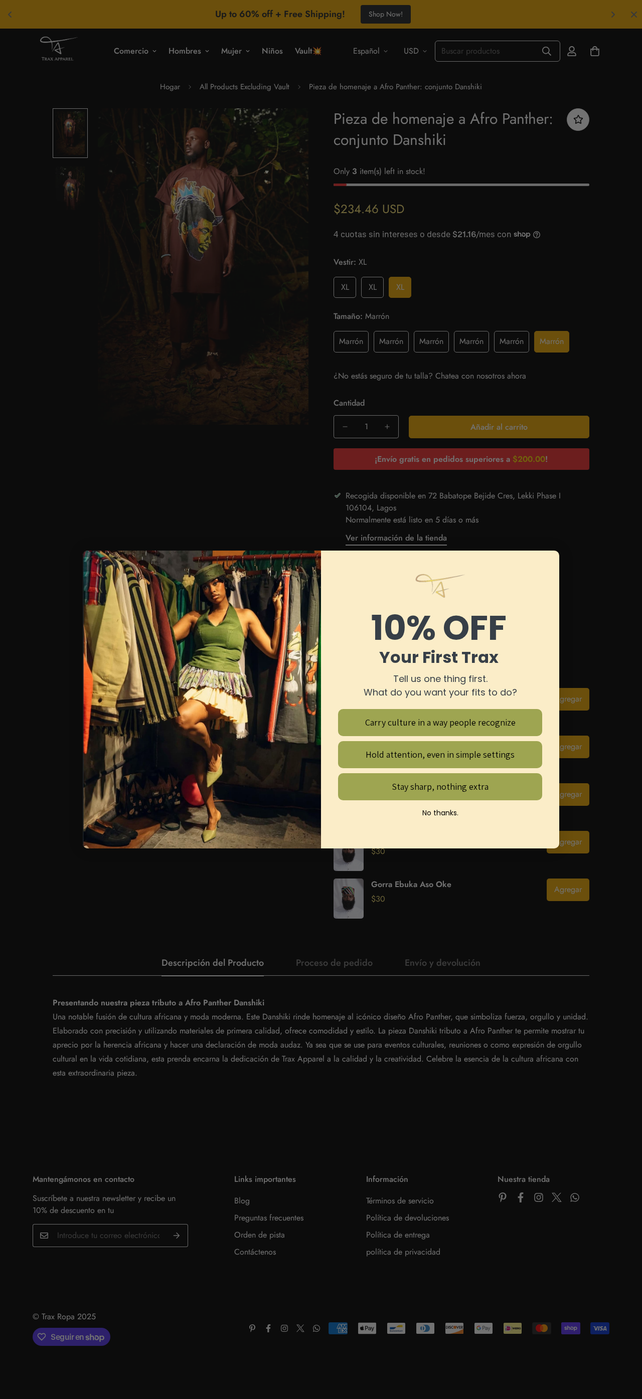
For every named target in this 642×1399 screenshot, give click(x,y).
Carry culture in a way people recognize (440, 722)
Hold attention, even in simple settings (440, 754)
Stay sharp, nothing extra (440, 786)
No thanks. (440, 813)
